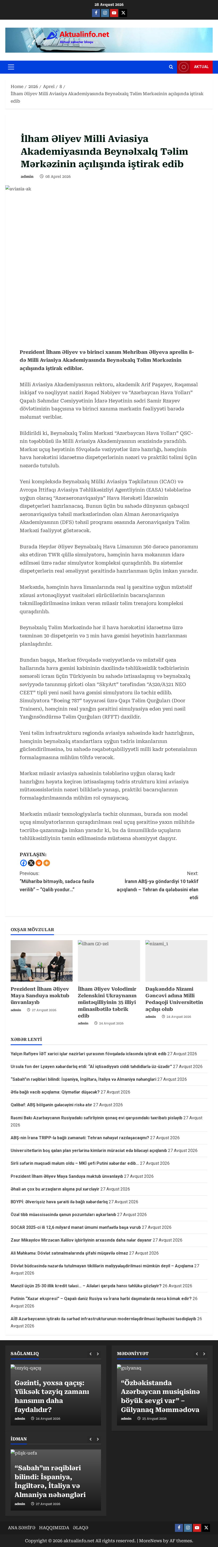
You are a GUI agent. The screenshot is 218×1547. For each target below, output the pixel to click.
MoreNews (150, 1540)
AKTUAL (201, 67)
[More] (46, 863)
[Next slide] (97, 1354)
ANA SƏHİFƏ (21, 1527)
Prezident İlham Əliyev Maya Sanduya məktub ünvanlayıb (40, 995)
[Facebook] (23, 863)
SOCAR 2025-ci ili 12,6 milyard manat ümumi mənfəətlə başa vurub (76, 1227)
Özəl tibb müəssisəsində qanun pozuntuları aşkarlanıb (63, 1214)
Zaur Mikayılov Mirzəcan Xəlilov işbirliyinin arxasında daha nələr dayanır (81, 1240)
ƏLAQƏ (80, 1527)
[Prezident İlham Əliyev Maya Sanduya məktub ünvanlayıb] (42, 961)
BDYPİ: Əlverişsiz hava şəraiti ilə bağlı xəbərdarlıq (59, 1201)
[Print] (39, 863)
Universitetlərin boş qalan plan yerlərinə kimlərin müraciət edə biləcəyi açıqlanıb (89, 1150)
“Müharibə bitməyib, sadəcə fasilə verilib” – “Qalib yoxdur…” (57, 881)
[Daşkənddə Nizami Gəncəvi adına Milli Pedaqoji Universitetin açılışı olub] (176, 961)
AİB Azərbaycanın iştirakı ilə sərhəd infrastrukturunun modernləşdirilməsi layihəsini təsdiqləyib (103, 1318)
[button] (11, 67)
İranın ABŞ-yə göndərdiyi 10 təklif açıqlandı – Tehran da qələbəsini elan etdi (157, 886)
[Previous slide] (90, 1354)
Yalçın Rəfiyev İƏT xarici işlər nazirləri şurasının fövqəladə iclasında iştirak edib (88, 1053)
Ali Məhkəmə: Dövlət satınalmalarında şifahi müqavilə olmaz (69, 1253)
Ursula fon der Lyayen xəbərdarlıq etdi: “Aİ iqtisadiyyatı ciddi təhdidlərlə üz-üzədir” (91, 1066)
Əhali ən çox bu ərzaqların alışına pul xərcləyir (55, 1189)
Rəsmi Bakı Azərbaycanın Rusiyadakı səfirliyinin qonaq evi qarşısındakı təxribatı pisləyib (96, 1117)
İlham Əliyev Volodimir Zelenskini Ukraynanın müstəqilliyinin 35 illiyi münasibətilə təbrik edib (107, 1002)
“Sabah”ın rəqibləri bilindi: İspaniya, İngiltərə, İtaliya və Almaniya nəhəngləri (83, 1079)
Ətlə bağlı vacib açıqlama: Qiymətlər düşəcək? (55, 1092)
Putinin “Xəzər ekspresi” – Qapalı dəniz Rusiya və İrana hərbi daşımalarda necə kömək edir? (101, 1298)
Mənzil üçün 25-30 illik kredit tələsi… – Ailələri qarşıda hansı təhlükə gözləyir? (86, 1285)
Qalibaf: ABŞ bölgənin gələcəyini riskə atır (51, 1104)
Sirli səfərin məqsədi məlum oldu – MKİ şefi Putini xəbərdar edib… (75, 1163)
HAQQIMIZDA (54, 1527)
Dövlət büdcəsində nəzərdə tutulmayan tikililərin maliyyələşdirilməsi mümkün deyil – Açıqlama (102, 1265)
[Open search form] (171, 67)
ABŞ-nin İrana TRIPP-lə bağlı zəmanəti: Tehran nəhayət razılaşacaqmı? (80, 1137)
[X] (31, 863)
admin (27, 176)
